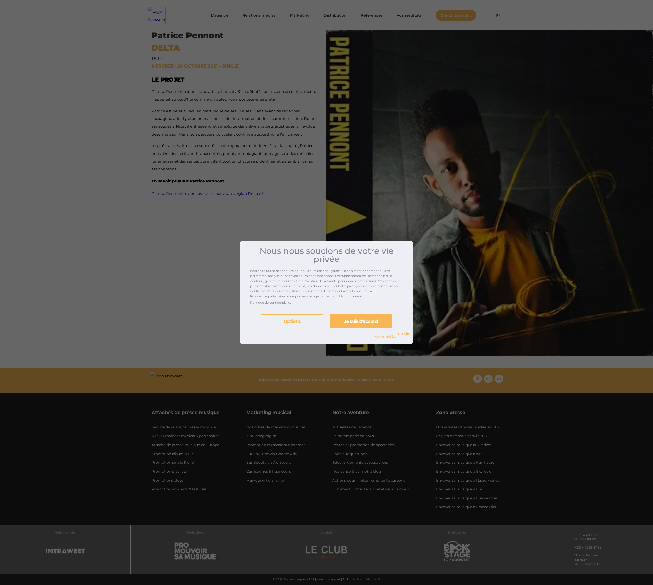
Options (292, 321)
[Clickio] (403, 334)
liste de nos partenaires (267, 296)
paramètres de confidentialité (326, 291)
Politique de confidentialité (270, 302)
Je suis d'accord (361, 321)
